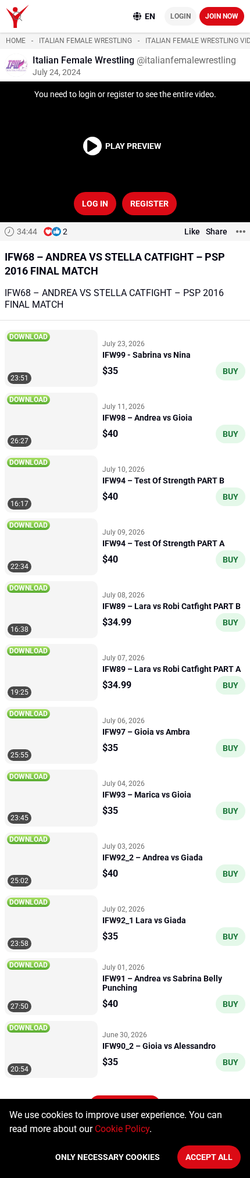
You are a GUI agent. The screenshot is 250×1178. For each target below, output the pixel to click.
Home (16, 41)
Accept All (209, 1157)
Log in (95, 203)
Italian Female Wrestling (85, 41)
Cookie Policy (122, 1128)
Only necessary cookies (107, 1157)
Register (149, 203)
